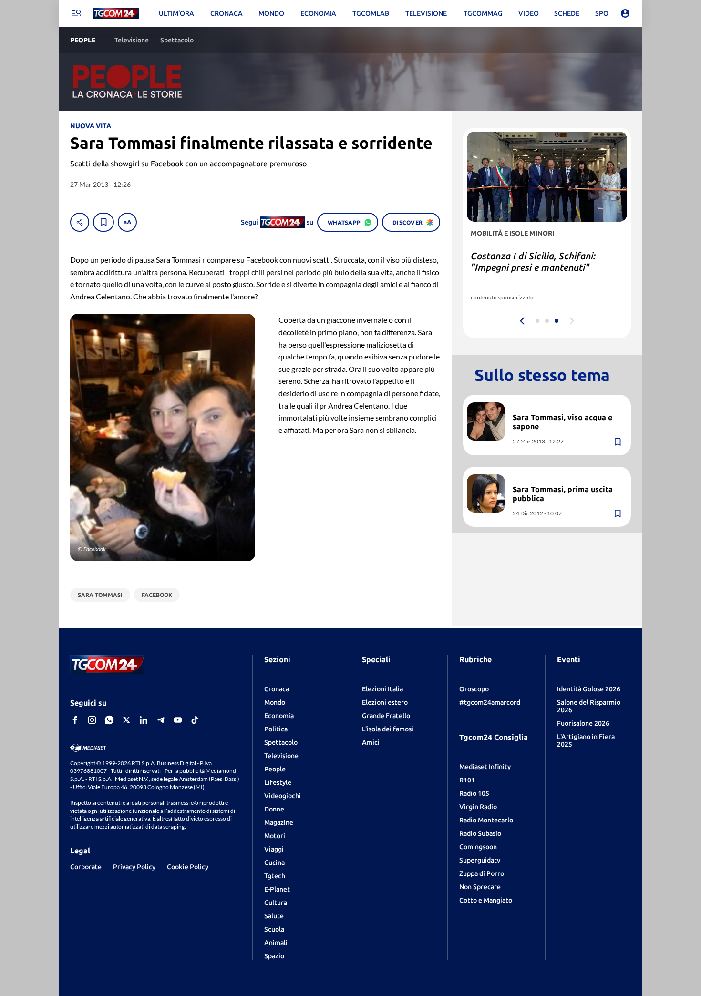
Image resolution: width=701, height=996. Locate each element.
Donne (274, 809)
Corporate (86, 867)
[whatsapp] (109, 720)
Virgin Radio (478, 807)
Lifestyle (277, 782)
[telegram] (160, 720)
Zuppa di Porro (481, 873)
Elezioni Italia (382, 689)
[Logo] (116, 14)
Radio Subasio (480, 833)
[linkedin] (143, 720)
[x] (126, 720)
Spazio (274, 956)
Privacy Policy (134, 867)
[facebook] (75, 720)
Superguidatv (479, 860)
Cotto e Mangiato (485, 900)
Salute (274, 916)
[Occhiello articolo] (568, 406)
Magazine (278, 822)
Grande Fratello (386, 715)
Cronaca (276, 689)
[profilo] (625, 13)
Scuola (274, 929)
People (275, 769)
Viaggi (274, 849)
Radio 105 (474, 793)
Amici (371, 742)
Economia (279, 715)
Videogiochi (282, 796)
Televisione (281, 756)
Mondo (274, 702)
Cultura (275, 902)
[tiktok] (195, 720)
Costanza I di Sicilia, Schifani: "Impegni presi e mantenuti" (533, 261)
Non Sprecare (480, 887)
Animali (276, 942)
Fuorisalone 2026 (583, 723)
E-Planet (277, 889)
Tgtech (274, 876)
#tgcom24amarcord (489, 702)
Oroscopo (474, 689)
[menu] (76, 13)
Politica (276, 729)
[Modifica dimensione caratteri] (127, 222)
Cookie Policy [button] (187, 867)
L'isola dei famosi (387, 729)
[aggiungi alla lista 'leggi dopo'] (103, 222)
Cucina (274, 862)
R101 (467, 780)
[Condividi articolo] (79, 222)
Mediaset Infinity (485, 766)
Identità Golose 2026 (588, 689)
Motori (274, 836)
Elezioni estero (385, 702)
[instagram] (92, 720)
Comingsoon (478, 847)
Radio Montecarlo (486, 820)
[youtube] (178, 720)
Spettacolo (281, 742)
